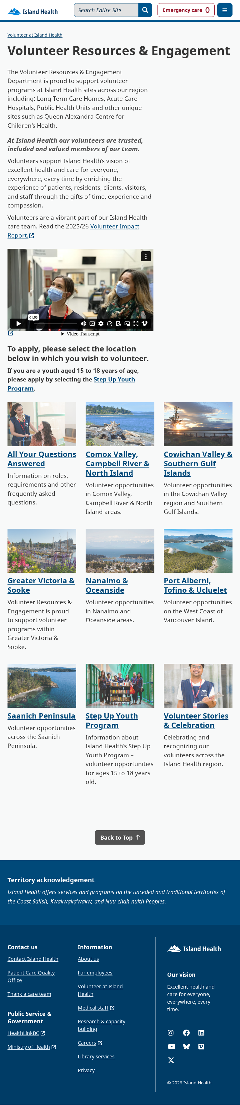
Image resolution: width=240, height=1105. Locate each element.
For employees (95, 972)
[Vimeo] (201, 1046)
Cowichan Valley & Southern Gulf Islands (198, 463)
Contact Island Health (33, 958)
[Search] (145, 10)
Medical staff (93, 1007)
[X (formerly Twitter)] (171, 1060)
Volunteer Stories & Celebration (196, 720)
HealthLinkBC (23, 1033)
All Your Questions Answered (42, 458)
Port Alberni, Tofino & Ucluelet (195, 585)
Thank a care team (29, 993)
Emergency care (182, 10)
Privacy (86, 1070)
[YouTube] (171, 1046)
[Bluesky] (186, 1046)
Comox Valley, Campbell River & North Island (117, 463)
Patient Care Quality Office (31, 976)
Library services (96, 1056)
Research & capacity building (101, 1025)
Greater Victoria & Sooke (41, 585)
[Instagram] (171, 1033)
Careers (87, 1042)
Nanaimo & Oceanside (107, 585)
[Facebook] (186, 1033)
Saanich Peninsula (42, 715)
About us (88, 958)
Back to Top (117, 837)
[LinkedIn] (201, 1033)
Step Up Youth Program (112, 720)
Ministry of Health (29, 1046)
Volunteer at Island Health (35, 35)
